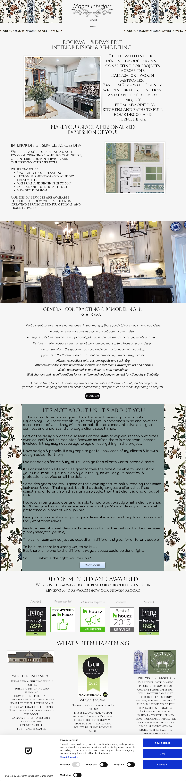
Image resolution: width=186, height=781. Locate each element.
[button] (161, 13)
